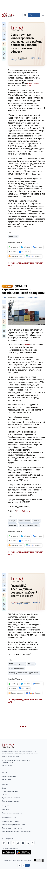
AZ (23, 865)
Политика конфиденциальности (13, 825)
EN (19, 865)
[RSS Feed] (33, 843)
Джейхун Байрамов (16, 668)
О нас (4, 788)
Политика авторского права (12, 828)
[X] (13, 843)
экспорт (12, 521)
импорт (36, 521)
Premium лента (7, 779)
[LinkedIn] (28, 843)
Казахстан (13, 236)
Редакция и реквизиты (10, 791)
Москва (31, 664)
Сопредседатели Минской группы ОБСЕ (23, 673)
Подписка (5, 809)
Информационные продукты (12, 813)
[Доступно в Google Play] (23, 852)
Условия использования (10, 821)
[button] (4, 25)
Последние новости (9, 776)
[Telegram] (23, 843)
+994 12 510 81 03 (7, 763)
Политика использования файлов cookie (16, 831)
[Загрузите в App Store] (8, 852)
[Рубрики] (43, 15)
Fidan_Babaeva (23, 511)
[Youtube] (18, 843)
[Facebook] (8, 843)
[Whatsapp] (4, 843)
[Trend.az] (8, 15)
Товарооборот (24, 521)
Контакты (5, 794)
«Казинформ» (33, 83)
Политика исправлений (10, 801)
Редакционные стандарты (11, 798)
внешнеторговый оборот (29, 525)
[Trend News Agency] (8, 745)
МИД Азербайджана (16, 664)
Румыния (12, 525)
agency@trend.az (7, 765)
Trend (28, 85)
